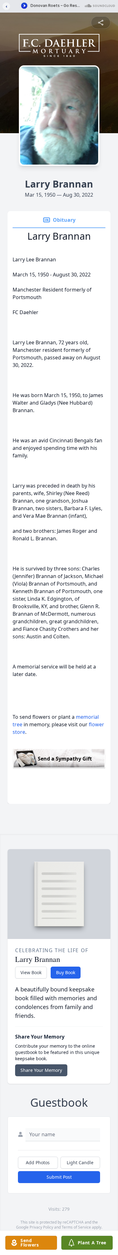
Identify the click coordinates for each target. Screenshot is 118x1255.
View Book (31, 972)
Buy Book (65, 972)
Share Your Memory (41, 1070)
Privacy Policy (41, 1227)
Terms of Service (76, 1227)
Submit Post (59, 1177)
